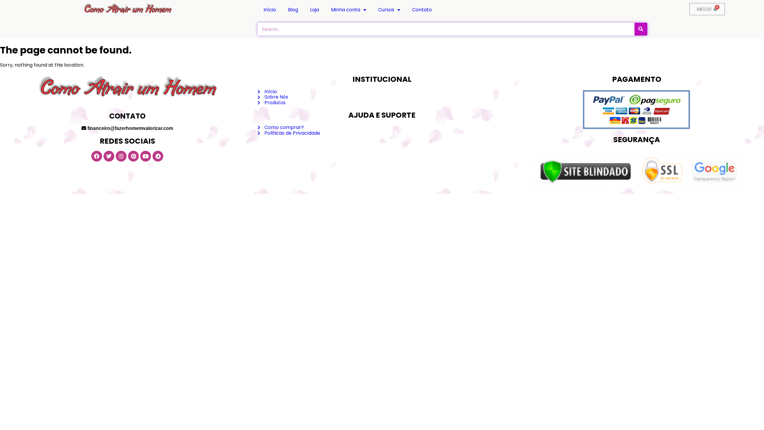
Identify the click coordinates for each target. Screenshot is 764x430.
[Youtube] (145, 156)
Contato (422, 9)
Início (270, 9)
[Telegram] (158, 156)
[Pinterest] (133, 156)
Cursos (386, 9)
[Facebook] (96, 156)
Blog (293, 9)
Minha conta (345, 9)
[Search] (640, 29)
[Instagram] (121, 156)
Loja (314, 9)
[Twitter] (109, 156)
